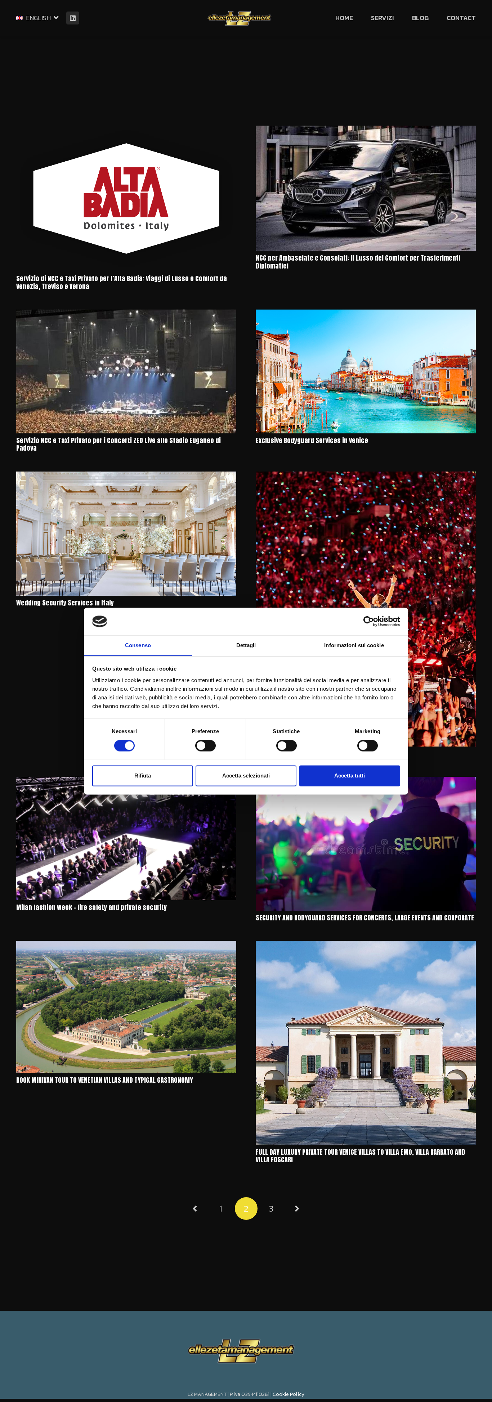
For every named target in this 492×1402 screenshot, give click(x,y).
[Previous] (195, 1208)
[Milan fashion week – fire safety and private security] (126, 838)
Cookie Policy (288, 1394)
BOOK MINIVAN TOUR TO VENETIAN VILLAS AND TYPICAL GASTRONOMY (104, 1080)
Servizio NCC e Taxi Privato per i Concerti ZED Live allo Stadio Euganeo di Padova (118, 444)
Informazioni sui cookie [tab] (354, 645)
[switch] (205, 745)
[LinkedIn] (72, 18)
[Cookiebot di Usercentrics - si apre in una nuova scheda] (368, 621)
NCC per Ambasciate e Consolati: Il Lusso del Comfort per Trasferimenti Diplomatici (358, 262)
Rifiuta (142, 775)
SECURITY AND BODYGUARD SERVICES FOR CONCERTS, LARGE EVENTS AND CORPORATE (365, 918)
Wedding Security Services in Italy (65, 603)
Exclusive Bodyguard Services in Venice (312, 440)
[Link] (239, 18)
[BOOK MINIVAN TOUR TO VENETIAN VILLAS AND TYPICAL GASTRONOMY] (126, 1007)
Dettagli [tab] (246, 645)
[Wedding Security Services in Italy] (126, 534)
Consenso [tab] (138, 645)
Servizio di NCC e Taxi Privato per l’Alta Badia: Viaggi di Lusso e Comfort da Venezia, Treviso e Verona (121, 282)
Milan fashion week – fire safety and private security (91, 907)
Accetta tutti (349, 775)
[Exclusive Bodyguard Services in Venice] (366, 371)
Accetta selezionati (246, 775)
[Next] (296, 1208)
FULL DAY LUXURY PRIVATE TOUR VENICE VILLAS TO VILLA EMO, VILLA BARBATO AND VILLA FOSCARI (360, 1156)
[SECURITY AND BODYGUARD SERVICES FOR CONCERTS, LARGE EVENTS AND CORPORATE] (366, 843)
